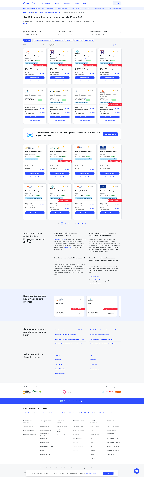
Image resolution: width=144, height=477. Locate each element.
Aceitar (108, 473)
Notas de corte (76, 8)
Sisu (91, 438)
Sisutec (92, 454)
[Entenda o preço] (85, 58)
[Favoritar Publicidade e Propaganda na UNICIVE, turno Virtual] (68, 147)
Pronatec (92, 450)
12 (82, 224)
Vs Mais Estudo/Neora (113, 450)
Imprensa (85, 468)
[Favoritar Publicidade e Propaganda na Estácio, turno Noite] (93, 51)
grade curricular (60, 239)
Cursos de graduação (46, 430)
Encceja (92, 458)
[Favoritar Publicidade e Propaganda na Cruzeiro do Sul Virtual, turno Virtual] (93, 91)
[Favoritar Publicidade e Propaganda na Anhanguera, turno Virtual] (43, 51)
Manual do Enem (94, 434)
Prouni (92, 442)
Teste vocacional (99, 8)
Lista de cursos (39, 12)
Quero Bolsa (69, 247)
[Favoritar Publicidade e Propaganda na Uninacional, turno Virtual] (118, 147)
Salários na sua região (29, 434)
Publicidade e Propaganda (31, 8)
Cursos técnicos (44, 442)
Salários (87, 8)
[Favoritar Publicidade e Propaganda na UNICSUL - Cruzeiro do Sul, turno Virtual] (43, 147)
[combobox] (72, 34)
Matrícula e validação (113, 446)
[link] (29, 52)
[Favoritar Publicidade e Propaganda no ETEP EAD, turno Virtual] (93, 147)
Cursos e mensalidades (47, 8)
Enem (91, 430)
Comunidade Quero (62, 435)
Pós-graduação (77, 438)
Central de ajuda (78, 401)
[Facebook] (24, 472)
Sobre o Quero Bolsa (113, 426)
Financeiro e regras (112, 438)
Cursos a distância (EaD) (47, 446)
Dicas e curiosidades (79, 430)
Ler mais (26, 23)
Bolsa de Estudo (28, 12)
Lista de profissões (28, 430)
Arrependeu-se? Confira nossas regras (74, 391)
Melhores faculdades (63, 8)
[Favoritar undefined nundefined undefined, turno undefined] (81, 299)
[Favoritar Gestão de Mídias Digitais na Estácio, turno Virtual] (68, 186)
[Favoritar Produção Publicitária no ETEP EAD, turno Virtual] (93, 186)
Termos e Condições (46, 468)
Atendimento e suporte (113, 442)
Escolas (42, 450)
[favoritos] (110, 3)
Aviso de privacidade (61, 468)
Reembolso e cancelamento (111, 434)
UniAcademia (94, 276)
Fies (91, 446)
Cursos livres (43, 438)
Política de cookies (75, 468)
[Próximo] (85, 223)
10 (75, 224)
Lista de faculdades (62, 426)
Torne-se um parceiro (97, 468)
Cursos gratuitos (45, 454)
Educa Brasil (110, 454)
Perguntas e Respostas (114, 8)
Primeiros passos (111, 430)
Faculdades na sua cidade (62, 430)
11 (78, 224)
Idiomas (75, 442)
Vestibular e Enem (78, 426)
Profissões (76, 434)
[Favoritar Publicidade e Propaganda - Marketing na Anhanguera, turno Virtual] (118, 91)
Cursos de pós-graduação (44, 434)
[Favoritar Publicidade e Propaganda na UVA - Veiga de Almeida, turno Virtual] (68, 91)
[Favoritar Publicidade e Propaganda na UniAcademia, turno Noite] (43, 91)
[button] (136, 471)
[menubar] (65, 3)
